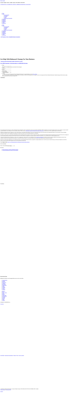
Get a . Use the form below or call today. (14, 63)
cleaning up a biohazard (39, 137)
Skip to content (2, 0)
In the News (4, 23)
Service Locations (21, 355)
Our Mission (6, 15)
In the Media (2, 355)
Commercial (4, 31)
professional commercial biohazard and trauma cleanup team (35, 130)
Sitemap (14, 355)
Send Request (3, 77)
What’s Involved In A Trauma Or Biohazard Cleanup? (10, 149)
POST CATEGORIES (3, 145)
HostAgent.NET (8, 389)
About (3, 14)
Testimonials (4, 21)
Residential (4, 19)
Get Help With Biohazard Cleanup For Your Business (10, 150)
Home (3, 13)
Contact (3, 22)
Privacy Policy (35, 74)
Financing (3, 20)
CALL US (1, 391)
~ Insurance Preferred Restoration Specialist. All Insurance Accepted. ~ (11, 61)
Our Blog (5, 16)
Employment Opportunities (8, 18)
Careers (5, 17)
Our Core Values (6, 26)
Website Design (2, 389)
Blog (17, 355)
